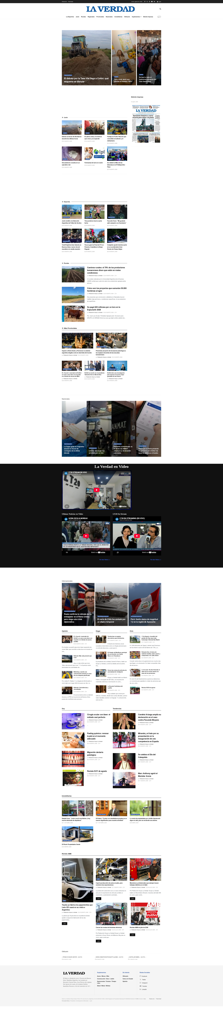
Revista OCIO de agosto (148, 687)
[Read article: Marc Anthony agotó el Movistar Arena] (124, 780)
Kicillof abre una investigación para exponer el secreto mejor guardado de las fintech (116, 374)
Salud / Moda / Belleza (103, 986)
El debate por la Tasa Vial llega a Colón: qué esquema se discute (86, 80)
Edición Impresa (148, 17)
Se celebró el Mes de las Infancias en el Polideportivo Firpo (116, 165)
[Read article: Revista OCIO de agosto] (135, 690)
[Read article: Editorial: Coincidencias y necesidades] (67, 690)
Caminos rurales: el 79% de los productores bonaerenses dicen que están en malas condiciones (106, 270)
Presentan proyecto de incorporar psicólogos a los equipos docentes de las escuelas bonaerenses (111, 353)
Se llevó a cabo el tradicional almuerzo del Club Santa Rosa (147, 79)
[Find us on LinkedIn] (154, 1)
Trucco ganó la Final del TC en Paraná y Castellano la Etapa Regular (94, 247)
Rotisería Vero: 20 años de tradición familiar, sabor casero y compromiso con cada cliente (151, 653)
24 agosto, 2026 (86, 85)
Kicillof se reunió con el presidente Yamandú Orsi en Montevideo (94, 373)
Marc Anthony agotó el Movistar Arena (147, 774)
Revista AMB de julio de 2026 (139, 927)
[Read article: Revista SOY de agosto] (73, 778)
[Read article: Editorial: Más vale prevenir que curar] (67, 659)
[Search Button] (160, 9)
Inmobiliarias (118, 17)
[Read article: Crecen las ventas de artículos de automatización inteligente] (101, 673)
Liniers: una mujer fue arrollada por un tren (97, 452)
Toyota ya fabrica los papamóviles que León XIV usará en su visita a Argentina (77, 907)
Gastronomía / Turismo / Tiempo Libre (106, 982)
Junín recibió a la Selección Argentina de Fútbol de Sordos (71, 222)
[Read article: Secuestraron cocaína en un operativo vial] (72, 153)
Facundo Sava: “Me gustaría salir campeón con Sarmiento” (116, 222)
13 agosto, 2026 (113, 640)
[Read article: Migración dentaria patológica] (73, 759)
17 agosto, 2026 (147, 642)
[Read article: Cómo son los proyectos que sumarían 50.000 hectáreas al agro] (73, 295)
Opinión (125, 981)
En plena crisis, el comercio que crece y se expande (93, 138)
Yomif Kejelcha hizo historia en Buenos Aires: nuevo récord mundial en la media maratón (71, 247)
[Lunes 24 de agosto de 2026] (146, 143)
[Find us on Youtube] (152, 1)
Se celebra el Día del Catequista (147, 756)
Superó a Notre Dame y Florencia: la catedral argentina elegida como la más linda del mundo (77, 352)
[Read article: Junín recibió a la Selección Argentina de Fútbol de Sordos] (72, 212)
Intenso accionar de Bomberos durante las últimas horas (71, 138)
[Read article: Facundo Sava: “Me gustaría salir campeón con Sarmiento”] (117, 212)
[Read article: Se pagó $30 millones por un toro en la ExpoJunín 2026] (73, 314)
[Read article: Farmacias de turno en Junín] (94, 153)
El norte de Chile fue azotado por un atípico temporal (111, 620)
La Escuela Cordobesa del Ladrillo (115, 687)
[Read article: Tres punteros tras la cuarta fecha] (94, 212)
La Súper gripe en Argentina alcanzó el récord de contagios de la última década (74, 449)
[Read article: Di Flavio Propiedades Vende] (77, 834)
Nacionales (109, 17)
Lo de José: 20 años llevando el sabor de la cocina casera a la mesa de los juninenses (151, 671)
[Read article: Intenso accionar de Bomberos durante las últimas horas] (72, 127)
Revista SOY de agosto (97, 771)
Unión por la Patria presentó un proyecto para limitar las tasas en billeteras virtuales (149, 451)
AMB (64, 900)
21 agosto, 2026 (136, 625)
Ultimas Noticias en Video (72, 514)
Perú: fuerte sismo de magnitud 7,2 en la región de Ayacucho (144, 620)
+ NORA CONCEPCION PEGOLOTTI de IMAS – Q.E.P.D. (109, 957)
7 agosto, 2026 (117, 887)
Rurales (83, 17)
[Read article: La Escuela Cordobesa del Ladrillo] (101, 689)
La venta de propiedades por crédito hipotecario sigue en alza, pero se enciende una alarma (145, 819)
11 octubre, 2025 (68, 822)
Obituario (127, 17)
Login (159, 1)
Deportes (66, 217)
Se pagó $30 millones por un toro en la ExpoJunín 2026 (103, 308)
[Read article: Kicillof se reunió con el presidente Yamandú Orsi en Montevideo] (94, 366)
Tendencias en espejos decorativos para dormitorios (116, 637)
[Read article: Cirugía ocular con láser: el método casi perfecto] (73, 721)
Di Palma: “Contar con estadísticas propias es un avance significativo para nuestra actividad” (111, 819)
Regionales (91, 17)
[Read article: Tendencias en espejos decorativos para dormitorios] (101, 639)
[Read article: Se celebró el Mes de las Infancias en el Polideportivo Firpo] (117, 153)
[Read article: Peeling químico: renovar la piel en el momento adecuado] (73, 740)
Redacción (64, 1)
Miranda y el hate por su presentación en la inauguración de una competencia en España (148, 737)
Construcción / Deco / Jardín (105, 979)
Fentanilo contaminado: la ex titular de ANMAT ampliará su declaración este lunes (123, 449)
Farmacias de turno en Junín (93, 163)
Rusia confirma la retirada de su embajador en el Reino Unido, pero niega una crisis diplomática (77, 618)
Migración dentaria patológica (95, 753)
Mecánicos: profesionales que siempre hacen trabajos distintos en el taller (144, 884)
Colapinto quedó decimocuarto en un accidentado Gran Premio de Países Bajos (117, 247)
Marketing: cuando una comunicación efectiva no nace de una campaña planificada (83, 673)
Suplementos (136, 17)
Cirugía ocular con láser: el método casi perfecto (98, 716)
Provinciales (100, 17)
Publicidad (70, 1)
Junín (77, 17)
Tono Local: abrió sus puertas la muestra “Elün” (123, 80)
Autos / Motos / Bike (103, 976)
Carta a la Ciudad (128, 979)
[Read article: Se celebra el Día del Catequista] (124, 761)
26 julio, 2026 (117, 929)
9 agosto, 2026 (113, 658)
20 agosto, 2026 (83, 912)
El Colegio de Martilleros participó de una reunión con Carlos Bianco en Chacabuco (117, 654)
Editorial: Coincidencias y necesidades (81, 688)
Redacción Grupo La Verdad (72, 85)
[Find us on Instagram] (149, 1)
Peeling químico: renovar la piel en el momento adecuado (98, 736)
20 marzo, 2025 (67, 846)
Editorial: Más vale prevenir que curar (83, 656)
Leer (65, 923)
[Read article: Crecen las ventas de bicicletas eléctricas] (111, 914)
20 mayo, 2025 (134, 822)
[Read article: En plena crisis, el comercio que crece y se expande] (94, 127)
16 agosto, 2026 (79, 691)
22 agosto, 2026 (109, 312)
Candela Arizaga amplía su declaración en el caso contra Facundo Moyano (149, 717)
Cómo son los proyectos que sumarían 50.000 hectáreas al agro (107, 289)
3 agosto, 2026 (147, 657)
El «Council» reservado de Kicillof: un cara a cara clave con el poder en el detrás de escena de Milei (72, 374)
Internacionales (70, 611)
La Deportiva (70, 17)
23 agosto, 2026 (109, 293)
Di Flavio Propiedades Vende (71, 844)
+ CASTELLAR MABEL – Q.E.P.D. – (137, 957)
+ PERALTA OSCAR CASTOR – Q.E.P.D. (72, 957)
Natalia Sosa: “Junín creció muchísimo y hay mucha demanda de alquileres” (76, 819)
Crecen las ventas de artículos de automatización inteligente (117, 671)
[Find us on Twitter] (147, 1)
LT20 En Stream (119, 514)
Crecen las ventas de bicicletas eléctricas (109, 927)
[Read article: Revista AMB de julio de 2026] (145, 914)
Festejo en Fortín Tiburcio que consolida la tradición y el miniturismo (116, 139)
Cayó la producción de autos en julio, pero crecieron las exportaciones (109, 884)
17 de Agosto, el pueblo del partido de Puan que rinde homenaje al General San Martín (151, 638)
